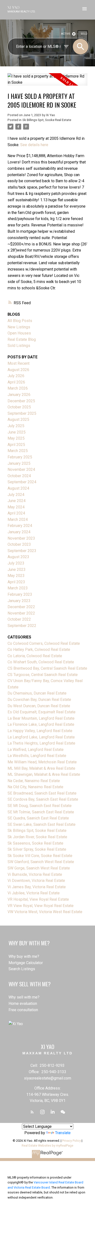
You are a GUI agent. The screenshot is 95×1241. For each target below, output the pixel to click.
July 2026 (16, 375)
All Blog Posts (20, 320)
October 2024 (19, 476)
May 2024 (16, 507)
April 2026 (16, 382)
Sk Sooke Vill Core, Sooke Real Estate (40, 855)
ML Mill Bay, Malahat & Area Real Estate (41, 768)
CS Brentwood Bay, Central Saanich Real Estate (47, 668)
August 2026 (18, 369)
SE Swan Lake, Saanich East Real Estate (42, 824)
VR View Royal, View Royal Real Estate (41, 905)
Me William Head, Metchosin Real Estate (42, 762)
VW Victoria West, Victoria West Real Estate (45, 911)
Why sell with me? (24, 997)
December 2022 (21, 607)
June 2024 (17, 500)
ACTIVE (65, 33)
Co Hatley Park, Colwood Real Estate (39, 649)
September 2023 (22, 550)
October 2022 (19, 619)
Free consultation (23, 1010)
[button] (32, 1112)
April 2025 (16, 444)
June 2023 (17, 569)
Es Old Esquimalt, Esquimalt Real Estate (42, 712)
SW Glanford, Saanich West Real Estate (41, 861)
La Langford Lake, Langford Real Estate (41, 737)
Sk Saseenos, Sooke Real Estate (35, 843)
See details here (34, 144)
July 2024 (16, 494)
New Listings (19, 327)
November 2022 (21, 613)
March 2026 (18, 388)
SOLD (84, 33)
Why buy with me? (24, 956)
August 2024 (18, 488)
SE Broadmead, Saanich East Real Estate (42, 793)
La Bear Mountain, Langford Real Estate (41, 718)
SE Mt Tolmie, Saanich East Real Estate (41, 812)
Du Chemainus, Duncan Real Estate (37, 693)
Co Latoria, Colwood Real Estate (35, 656)
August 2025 (18, 419)
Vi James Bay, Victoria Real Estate (37, 887)
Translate (63, 1132)
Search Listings (22, 969)
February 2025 (20, 457)
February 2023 (20, 594)
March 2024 (18, 519)
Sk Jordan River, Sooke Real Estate (37, 837)
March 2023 (18, 588)
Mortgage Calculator (26, 962)
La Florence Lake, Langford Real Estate (41, 724)
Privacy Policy (71, 1140)
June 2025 (17, 432)
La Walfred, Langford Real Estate (36, 749)
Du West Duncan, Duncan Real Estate (39, 706)
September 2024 (22, 482)
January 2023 (19, 600)
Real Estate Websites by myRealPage (47, 1145)
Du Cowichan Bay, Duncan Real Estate (39, 699)
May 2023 (16, 575)
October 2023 (19, 544)
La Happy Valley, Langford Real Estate (40, 730)
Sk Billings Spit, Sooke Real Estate (46, 120)
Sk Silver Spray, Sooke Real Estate (37, 849)
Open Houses (19, 333)
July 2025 (16, 426)
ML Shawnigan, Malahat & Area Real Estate (44, 774)
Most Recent (18, 363)
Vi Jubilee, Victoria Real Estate (34, 893)
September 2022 (22, 625)
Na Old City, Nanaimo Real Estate (35, 787)
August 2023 (18, 557)
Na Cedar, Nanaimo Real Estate (34, 780)
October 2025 (19, 407)
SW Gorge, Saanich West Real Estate (39, 868)
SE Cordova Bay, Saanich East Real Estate (43, 799)
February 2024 (20, 525)
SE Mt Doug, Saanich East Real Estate (40, 805)
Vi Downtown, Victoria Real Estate (36, 880)
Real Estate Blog (22, 339)
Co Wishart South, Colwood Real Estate (41, 662)
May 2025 (16, 438)
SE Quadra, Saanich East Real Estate (38, 818)
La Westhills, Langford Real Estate (37, 755)
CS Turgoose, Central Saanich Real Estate (43, 674)
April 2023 (16, 582)
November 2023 (21, 538)
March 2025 (18, 450)
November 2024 (21, 469)
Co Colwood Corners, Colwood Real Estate (44, 643)
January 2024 (19, 532)
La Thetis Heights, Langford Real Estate (41, 743)
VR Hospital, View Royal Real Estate (38, 899)
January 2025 (19, 463)
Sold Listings (19, 345)
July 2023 (16, 563)
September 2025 (22, 413)
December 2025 (21, 401)
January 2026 (19, 394)
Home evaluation (23, 1003)
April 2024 (16, 513)
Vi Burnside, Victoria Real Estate (35, 874)
